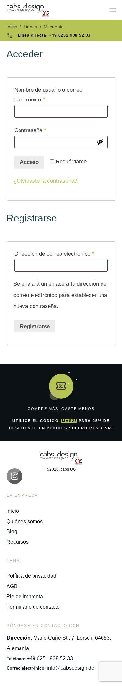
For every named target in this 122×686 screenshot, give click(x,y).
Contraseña (43, 130)
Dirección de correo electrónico (61, 254)
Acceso (29, 162)
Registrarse (35, 326)
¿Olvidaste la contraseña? (45, 181)
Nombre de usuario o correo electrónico (48, 95)
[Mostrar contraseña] (100, 141)
